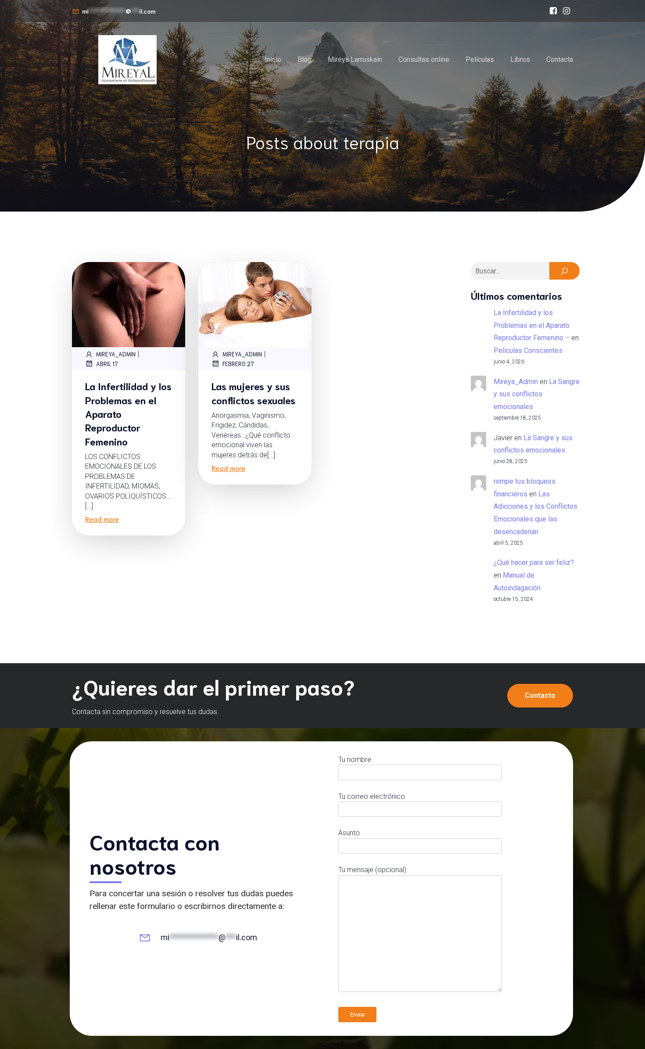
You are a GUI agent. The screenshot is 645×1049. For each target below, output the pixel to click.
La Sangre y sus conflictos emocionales (537, 394)
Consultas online (423, 59)
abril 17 (107, 363)
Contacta (559, 59)
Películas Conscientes (528, 350)
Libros (520, 59)
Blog (304, 59)
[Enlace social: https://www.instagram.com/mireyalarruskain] (566, 11)
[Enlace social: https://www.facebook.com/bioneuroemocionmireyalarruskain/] (553, 11)
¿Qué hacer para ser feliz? (534, 562)
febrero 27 (238, 363)
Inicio (273, 59)
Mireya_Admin (116, 354)
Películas (480, 59)
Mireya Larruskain (355, 59)
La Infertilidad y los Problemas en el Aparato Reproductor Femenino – (532, 325)
